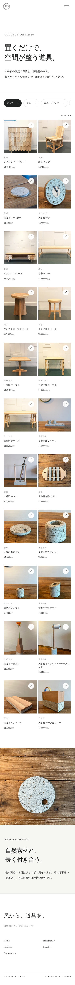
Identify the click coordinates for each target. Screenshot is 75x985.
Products (8, 947)
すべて (13, 103)
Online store (10, 953)
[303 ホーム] (33, 6)
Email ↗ (47, 947)
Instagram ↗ (49, 940)
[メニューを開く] (68, 6)
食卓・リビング (54, 103)
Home (7, 940)
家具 (31, 103)
